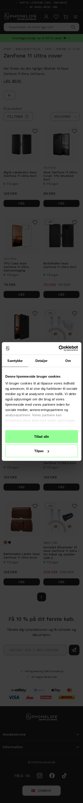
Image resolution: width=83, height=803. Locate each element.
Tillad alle (41, 436)
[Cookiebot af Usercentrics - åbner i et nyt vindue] (59, 348)
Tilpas (39, 451)
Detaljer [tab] (41, 360)
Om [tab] (68, 360)
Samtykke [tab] (15, 360)
